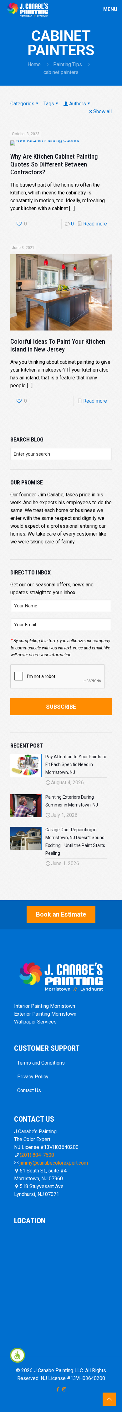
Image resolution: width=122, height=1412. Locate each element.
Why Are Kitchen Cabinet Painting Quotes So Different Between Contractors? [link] (54, 164)
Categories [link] (22, 104)
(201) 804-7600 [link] (37, 1155)
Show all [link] (102, 111)
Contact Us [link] (29, 1090)
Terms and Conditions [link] (41, 1063)
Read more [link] (95, 224)
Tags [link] (48, 104)
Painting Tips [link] (67, 64)
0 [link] (72, 224)
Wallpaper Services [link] (35, 1022)
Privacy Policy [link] (32, 1077)
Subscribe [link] (61, 706)
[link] (17, 1355)
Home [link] (34, 64)
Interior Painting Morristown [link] (44, 1006)
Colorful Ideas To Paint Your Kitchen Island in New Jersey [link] (57, 345)
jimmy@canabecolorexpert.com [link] (54, 1163)
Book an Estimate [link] (61, 914)
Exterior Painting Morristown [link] (45, 1014)
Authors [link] (77, 104)
